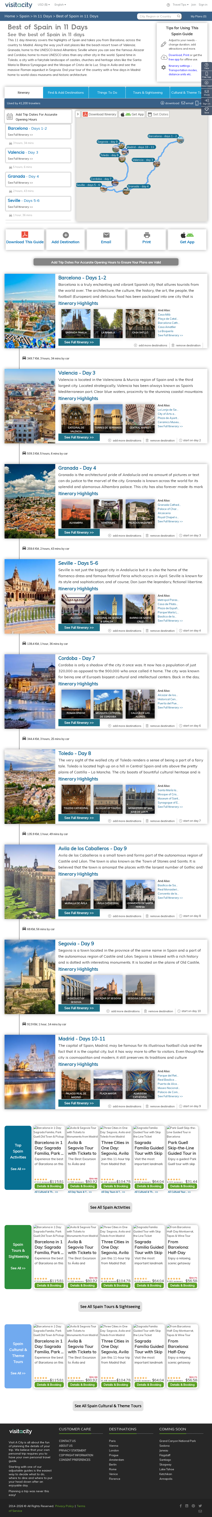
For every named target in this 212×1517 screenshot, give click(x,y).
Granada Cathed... (169, 504)
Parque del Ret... (168, 1075)
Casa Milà (164, 314)
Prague (113, 1455)
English (59, 4)
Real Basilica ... (167, 1079)
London (114, 1450)
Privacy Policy (64, 1506)
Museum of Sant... (169, 798)
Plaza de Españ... (168, 608)
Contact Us (67, 1441)
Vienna (113, 1445)
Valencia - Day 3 (76, 373)
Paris (112, 1441)
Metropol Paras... (168, 600)
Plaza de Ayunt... (168, 418)
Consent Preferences (74, 1459)
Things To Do (107, 92)
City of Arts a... (167, 413)
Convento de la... (168, 893)
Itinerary (24, 92)
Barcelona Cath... (169, 322)
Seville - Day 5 (78, 563)
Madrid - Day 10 (81, 1039)
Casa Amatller (167, 327)
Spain (24, 16)
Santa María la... (168, 790)
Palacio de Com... (168, 1092)
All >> (46, 1191)
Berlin (113, 1464)
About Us (66, 1445)
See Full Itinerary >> (20, 134)
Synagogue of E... (168, 802)
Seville (24, 200)
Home (10, 16)
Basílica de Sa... (168, 885)
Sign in (203, 4)
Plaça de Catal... (168, 318)
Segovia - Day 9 (76, 943)
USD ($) (43, 4)
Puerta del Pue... (168, 703)
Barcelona (27, 128)
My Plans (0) (198, 16)
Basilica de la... (167, 616)
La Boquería (165, 331)
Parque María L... (168, 612)
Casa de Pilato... (168, 604)
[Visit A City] (21, 1431)
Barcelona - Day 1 (82, 278)
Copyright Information (76, 1455)
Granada (23, 176)
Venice (113, 1474)
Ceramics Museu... (169, 422)
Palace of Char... (168, 509)
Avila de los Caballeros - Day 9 (92, 848)
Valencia (23, 152)
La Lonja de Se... (168, 409)
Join (193, 4)
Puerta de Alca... (168, 1083)
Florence (114, 1478)
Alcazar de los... (168, 695)
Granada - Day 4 (77, 468)
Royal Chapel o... (168, 517)
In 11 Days (43, 16)
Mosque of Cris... (168, 794)
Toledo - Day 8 (74, 753)
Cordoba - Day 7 (76, 658)
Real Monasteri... (168, 889)
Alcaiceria (164, 513)
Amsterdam (116, 1459)
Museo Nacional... (169, 1088)
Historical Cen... (167, 699)
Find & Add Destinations (66, 92)
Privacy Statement (72, 1450)
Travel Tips (180, 4)
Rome (113, 1469)
